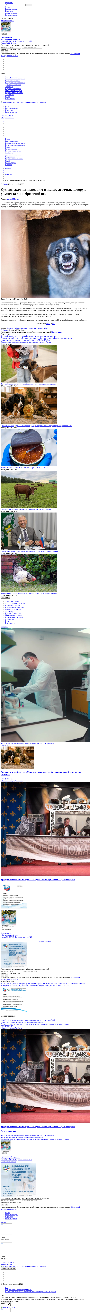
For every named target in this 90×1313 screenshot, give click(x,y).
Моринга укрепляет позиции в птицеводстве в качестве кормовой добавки (29, 593)
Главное (8, 139)
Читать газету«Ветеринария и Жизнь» (10, 38)
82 (6, 975)
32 (2, 1205)
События (8, 165)
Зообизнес (9, 87)
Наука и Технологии (13, 89)
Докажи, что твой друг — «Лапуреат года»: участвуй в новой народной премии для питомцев (36, 338)
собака (45, 328)
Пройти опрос (56, 332)
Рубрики (9, 3)
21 (6, 51)
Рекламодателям (11, 15)
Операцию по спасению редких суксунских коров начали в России (26, 342)
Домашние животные (13, 85)
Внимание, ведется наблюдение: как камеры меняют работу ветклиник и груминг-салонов (35, 1024)
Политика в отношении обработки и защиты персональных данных (30, 1292)
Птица (7, 147)
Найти (29, 5)
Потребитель (10, 157)
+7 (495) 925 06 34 (7, 1262)
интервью (4, 627)
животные (24, 328)
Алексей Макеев (12, 199)
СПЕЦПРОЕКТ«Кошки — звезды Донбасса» (12, 780)
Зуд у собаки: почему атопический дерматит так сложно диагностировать (28, 336)
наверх (4, 1222)
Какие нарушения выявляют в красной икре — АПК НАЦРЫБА (25, 340)
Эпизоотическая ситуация (15, 79)
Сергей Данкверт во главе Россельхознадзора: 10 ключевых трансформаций (29, 551)
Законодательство (12, 77)
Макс (48, 324)
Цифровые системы (12, 81)
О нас (7, 7)
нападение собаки (35, 328)
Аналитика (9, 95)
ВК (53, 324)
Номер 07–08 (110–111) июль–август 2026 (16, 41)
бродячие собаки (13, 328)
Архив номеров (11, 13)
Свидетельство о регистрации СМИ (18, 1290)
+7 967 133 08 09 (7, 116)
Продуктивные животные (15, 83)
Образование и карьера (14, 93)
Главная (8, 168)
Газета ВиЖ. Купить (8, 43)
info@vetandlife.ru (7, 21)
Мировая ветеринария (13, 91)
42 (2, 975)
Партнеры (9, 11)
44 (2, 51)
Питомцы (4, 745)
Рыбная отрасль (11, 149)
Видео (7, 97)
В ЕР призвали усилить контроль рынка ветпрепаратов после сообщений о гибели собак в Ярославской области (43, 983)
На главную (6, 597)
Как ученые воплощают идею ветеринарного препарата (22, 1022)
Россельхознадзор (11, 9)
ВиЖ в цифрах (10, 163)
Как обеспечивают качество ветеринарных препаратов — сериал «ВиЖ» (28, 743)
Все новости (10, 99)
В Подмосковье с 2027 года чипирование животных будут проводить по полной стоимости (35, 985)
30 (6, 1205)
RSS (6, 1288)
